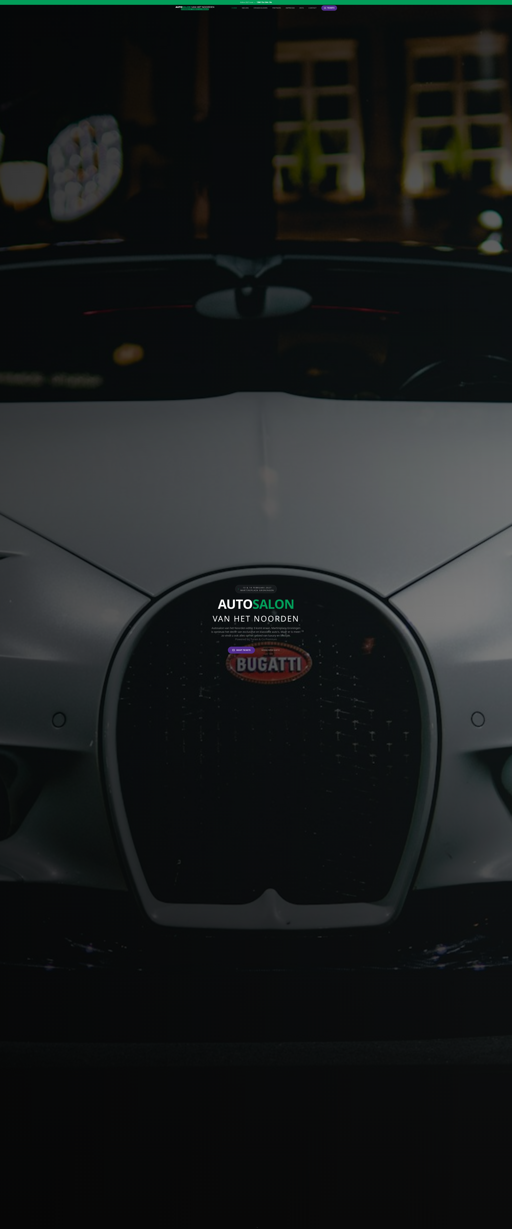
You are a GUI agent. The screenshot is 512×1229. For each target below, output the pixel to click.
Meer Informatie (270, 650)
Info (301, 8)
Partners (276, 8)
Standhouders (261, 8)
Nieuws (245, 8)
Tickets (330, 8)
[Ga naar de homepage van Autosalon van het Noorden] (195, 8)
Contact (312, 8)
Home (234, 8)
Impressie (290, 8)
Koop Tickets (243, 650)
